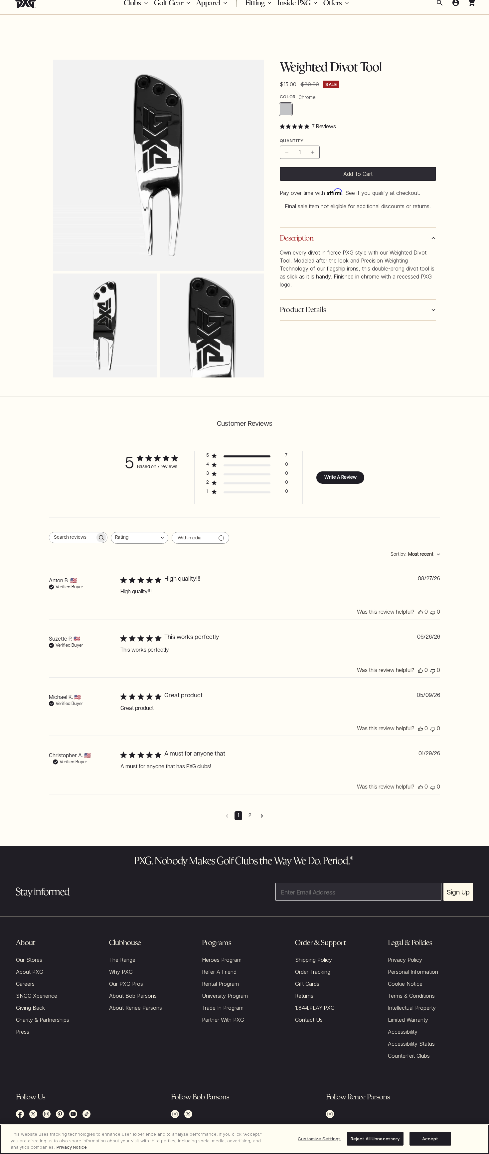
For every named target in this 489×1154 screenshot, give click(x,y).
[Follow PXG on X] (33, 1114)
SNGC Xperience (36, 995)
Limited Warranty (408, 1019)
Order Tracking (312, 971)
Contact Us (309, 1019)
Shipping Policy (313, 959)
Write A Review (340, 477)
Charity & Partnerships (42, 1019)
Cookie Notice (405, 983)
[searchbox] (72, 537)
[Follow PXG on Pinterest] (60, 1114)
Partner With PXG (223, 1019)
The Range (122, 959)
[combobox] (139, 538)
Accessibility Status (411, 1043)
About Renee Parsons (135, 1007)
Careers (25, 983)
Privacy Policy (405, 959)
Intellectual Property (412, 1007)
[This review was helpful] (420, 612)
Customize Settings (319, 1138)
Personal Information (413, 971)
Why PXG (121, 971)
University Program (225, 995)
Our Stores (29, 959)
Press (22, 1031)
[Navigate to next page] (262, 815)
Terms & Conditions (411, 995)
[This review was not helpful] (432, 612)
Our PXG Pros (126, 983)
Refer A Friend (219, 971)
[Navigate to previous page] (227, 815)
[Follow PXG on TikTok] (86, 1114)
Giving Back (30, 1007)
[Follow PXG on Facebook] (20, 1114)
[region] (244, 1139)
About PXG (29, 971)
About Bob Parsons (133, 995)
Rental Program (220, 983)
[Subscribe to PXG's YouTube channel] (73, 1114)
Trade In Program (223, 1007)
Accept (430, 1138)
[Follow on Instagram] (175, 1114)
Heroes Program (222, 959)
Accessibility (402, 1031)
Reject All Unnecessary (375, 1138)
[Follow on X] (188, 1114)
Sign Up (458, 891)
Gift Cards (307, 983)
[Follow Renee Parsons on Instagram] (330, 1114)
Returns (304, 995)
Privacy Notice (72, 1147)
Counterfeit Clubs (409, 1055)
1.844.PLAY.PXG (315, 1007)
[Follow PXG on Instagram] (47, 1114)
